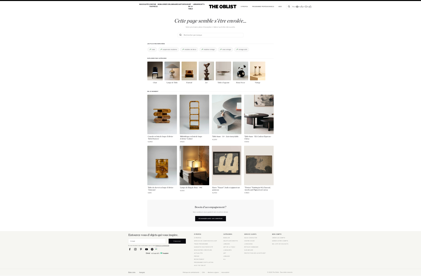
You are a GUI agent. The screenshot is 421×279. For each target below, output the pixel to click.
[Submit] (283, 6)
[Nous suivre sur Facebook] (129, 249)
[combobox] (283, 6)
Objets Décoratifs (230, 241)
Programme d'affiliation (203, 262)
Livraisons (248, 244)
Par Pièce (154, 5)
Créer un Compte (278, 238)
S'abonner (177, 241)
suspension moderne (170, 49)
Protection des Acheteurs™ (255, 253)
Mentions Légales (213, 272)
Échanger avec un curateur (210, 219)
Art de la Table (187, 6)
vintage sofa (243, 49)
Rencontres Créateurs (203, 250)
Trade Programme (201, 244)
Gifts (197, 4)
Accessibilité (225, 272)
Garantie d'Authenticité (203, 247)
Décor (165, 4)
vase (153, 49)
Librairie (192, 4)
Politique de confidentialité (162, 245)
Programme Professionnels (258, 7)
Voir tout (150, 5)
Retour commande (251, 247)
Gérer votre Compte (280, 241)
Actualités (198, 253)
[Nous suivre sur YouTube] (146, 249)
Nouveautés (144, 4)
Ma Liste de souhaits (280, 244)
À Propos (239, 7)
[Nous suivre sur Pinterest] (140, 249)
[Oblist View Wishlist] (301, 6)
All (224, 259)
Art (177, 4)
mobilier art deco (190, 49)
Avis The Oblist (200, 265)
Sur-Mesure (248, 250)
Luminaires (172, 4)
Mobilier (159, 4)
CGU (203, 272)
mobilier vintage (209, 49)
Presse (196, 256)
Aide (275, 7)
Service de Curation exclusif (205, 241)
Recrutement (199, 259)
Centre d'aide (249, 241)
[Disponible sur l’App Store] (165, 249)
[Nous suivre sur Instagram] (135, 249)
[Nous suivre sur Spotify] (152, 249)
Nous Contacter (250, 238)
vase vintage (226, 49)
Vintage (182, 4)
